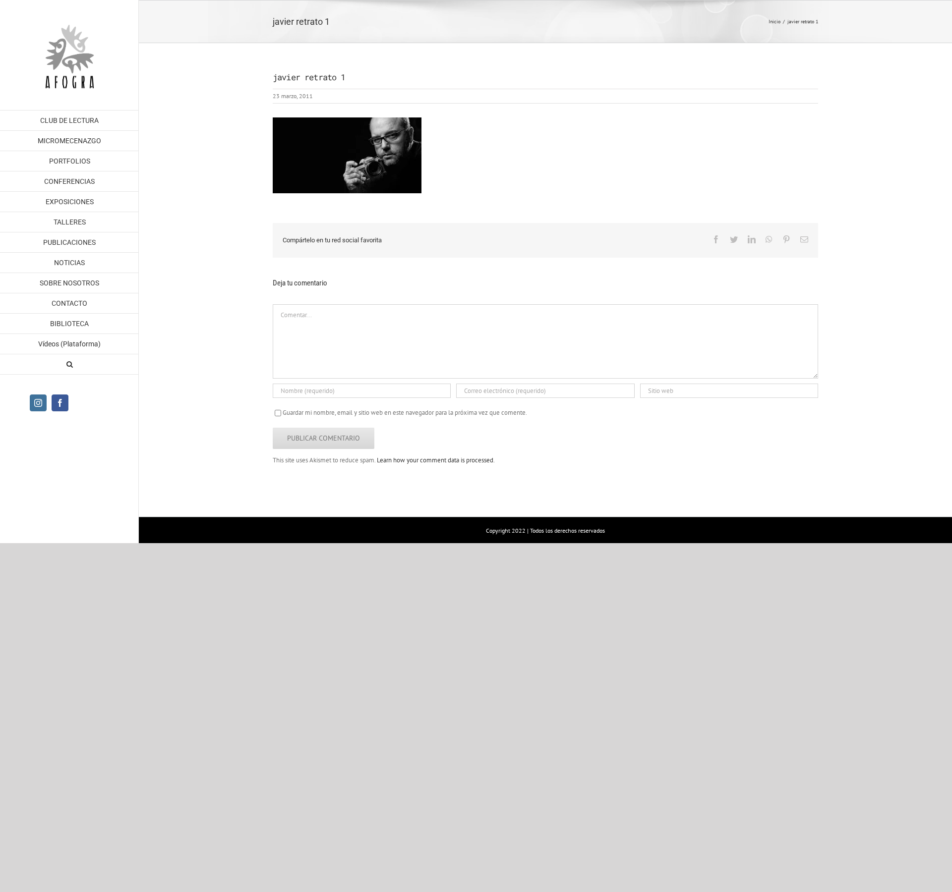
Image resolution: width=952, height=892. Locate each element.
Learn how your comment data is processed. (436, 460)
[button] (69, 364)
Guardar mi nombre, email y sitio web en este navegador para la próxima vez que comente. (405, 412)
